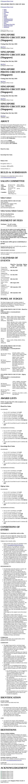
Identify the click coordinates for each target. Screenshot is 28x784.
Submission (6, 27)
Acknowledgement (8, 20)
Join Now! (3, 47)
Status (5, 23)
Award (5, 17)
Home (5, 9)
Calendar (6, 15)
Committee (6, 12)
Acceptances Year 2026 (9, 24)
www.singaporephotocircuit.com (8, 177)
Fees (5, 13)
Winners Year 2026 (8, 25)
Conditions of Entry (8, 19)
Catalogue (6, 21)
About (5, 11)
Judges (5, 16)
